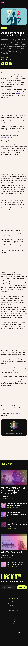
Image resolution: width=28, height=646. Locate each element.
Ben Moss (14, 431)
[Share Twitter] (6, 63)
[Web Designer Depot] (2, 2)
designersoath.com (6, 137)
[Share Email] (10, 63)
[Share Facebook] (2, 63)
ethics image (14, 413)
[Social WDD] (9, 633)
